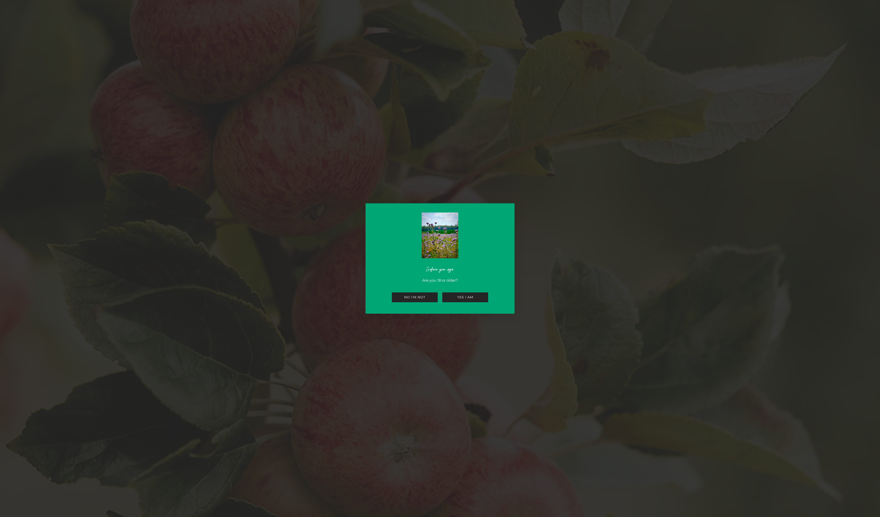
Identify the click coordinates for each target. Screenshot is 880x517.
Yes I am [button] (465, 297)
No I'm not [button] (414, 297)
